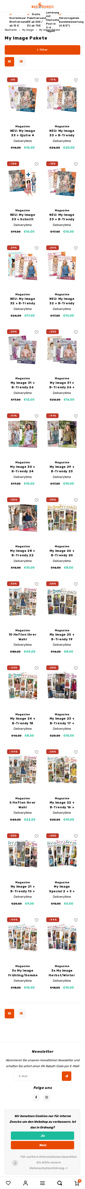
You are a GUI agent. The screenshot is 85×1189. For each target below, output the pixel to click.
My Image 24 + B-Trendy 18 (22, 721)
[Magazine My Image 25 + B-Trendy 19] (62, 602)
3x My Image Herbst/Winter (62, 973)
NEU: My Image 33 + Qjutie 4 (22, 133)
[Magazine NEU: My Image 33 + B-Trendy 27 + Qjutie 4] (62, 98)
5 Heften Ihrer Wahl (22, 805)
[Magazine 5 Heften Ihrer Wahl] (23, 770)
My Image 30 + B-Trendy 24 (22, 469)
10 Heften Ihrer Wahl (23, 637)
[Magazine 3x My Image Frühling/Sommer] (23, 938)
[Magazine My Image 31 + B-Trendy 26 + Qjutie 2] (62, 350)
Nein (42, 1145)
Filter (44, 49)
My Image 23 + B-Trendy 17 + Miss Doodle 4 (62, 721)
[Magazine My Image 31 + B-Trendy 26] (23, 350)
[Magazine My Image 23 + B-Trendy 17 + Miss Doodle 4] (62, 686)
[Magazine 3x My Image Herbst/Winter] (62, 938)
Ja (43, 1135)
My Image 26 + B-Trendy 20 (62, 553)
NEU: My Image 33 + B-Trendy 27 (61, 217)
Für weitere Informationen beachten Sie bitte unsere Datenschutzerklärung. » (48, 1162)
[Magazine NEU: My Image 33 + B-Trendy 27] (62, 182)
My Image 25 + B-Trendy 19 (62, 637)
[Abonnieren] (66, 1076)
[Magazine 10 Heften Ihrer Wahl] (23, 602)
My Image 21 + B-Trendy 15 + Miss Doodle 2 (22, 889)
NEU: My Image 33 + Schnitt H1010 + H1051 (22, 217)
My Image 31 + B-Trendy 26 (23, 385)
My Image (28, 29)
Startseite (11, 29)
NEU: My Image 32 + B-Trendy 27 (61, 301)
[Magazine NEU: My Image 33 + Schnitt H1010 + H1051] (23, 182)
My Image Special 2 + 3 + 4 (62, 889)
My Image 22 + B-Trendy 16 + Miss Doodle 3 (62, 805)
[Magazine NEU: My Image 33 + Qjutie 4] (23, 98)
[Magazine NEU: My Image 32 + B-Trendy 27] (62, 266)
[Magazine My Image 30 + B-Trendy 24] (23, 434)
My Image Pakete (49, 29)
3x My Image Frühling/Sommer (22, 973)
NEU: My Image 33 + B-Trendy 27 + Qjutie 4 (61, 133)
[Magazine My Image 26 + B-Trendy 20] (62, 518)
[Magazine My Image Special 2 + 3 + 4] (62, 854)
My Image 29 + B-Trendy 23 (62, 469)
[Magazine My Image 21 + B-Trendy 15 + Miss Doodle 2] (23, 854)
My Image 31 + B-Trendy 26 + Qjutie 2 (61, 385)
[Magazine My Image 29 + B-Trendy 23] (62, 434)
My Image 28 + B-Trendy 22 (22, 553)
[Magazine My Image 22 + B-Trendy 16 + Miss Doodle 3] (62, 770)
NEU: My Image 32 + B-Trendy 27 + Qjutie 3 (22, 301)
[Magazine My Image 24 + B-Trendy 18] (23, 686)
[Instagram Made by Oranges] (46, 1097)
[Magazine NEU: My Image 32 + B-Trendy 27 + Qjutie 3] (23, 266)
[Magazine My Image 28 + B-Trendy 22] (23, 518)
